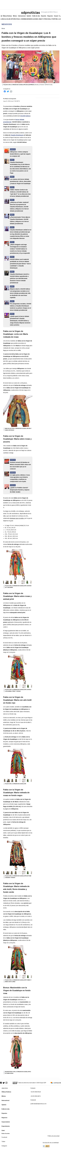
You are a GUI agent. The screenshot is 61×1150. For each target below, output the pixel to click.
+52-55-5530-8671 (35, 1096)
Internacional (21, 16)
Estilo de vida (36, 16)
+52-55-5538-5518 (35, 1092)
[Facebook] (4, 91)
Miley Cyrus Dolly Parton (48, 19)
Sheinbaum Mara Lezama (29, 19)
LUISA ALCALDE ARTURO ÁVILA (10, 19)
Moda (3, 28)
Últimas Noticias (7, 16)
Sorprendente (6, 1122)
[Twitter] (8, 91)
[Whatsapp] (11, 91)
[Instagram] (6, 1083)
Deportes (43, 16)
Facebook (4, 1137)
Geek (3, 1130)
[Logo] (30, 12)
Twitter (3, 1141)
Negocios (50, 16)
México (15, 16)
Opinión (29, 16)
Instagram (4, 1146)
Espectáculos (6, 1126)
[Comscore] (56, 1082)
